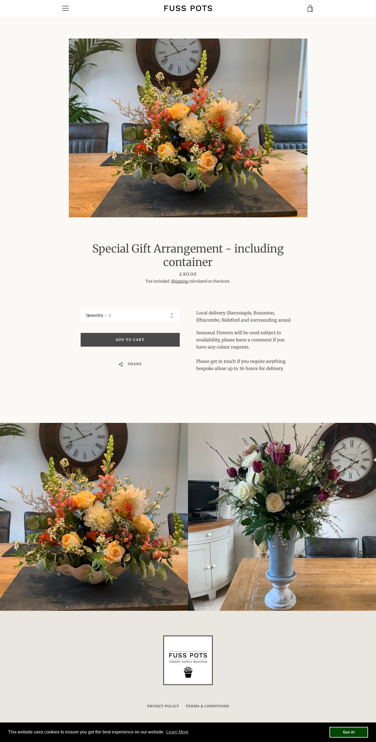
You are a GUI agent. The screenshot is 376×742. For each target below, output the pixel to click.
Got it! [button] (349, 732)
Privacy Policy (163, 706)
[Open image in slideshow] (188, 128)
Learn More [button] (177, 732)
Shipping (179, 281)
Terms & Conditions (207, 706)
